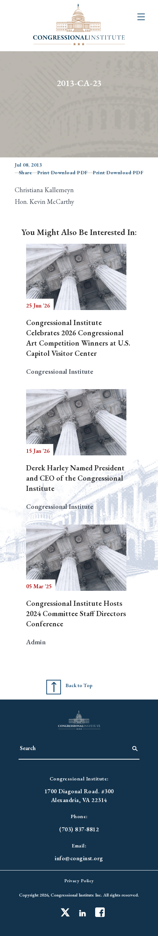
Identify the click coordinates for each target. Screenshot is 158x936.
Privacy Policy (79, 881)
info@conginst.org (79, 858)
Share (25, 172)
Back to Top (79, 685)
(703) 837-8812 (79, 829)
